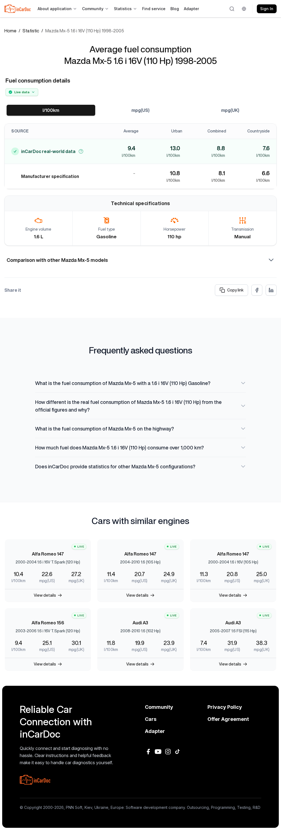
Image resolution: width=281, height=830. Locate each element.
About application (55, 8)
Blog (174, 8)
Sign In (266, 8)
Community (92, 8)
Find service (153, 8)
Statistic (31, 31)
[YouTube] (158, 751)
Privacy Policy (224, 707)
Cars (150, 719)
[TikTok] (178, 751)
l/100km (51, 110)
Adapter (191, 8)
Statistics (123, 8)
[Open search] (232, 9)
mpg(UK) (230, 110)
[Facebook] (148, 751)
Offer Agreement (228, 719)
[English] (245, 9)
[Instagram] (168, 751)
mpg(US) (140, 110)
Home (10, 31)
